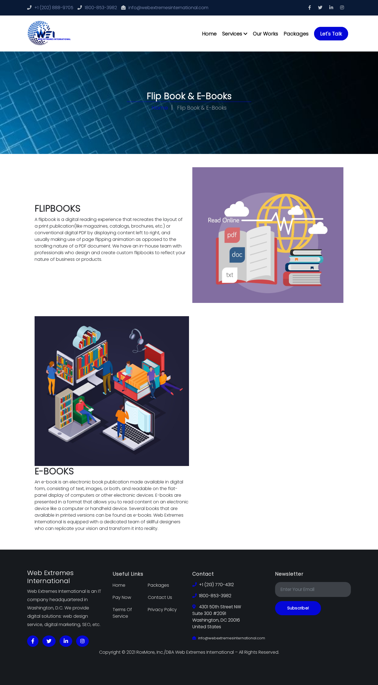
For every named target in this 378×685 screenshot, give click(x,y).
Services (233, 33)
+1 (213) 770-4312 (216, 584)
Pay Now (122, 597)
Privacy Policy (162, 609)
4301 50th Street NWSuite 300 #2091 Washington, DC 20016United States (216, 617)
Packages (296, 33)
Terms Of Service (122, 612)
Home (209, 33)
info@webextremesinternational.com (168, 7)
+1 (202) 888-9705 (53, 7)
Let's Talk (331, 33)
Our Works (265, 33)
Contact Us (160, 597)
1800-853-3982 (101, 7)
